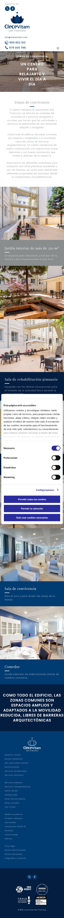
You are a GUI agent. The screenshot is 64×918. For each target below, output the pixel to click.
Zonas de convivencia (15, 799)
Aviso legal (10, 846)
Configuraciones (45, 490)
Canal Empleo (11, 835)
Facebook (12, 8)
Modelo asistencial (14, 814)
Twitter (7, 8)
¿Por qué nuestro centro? (16, 763)
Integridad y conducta (15, 858)
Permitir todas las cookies (32, 499)
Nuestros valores (13, 755)
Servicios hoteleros (14, 783)
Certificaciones (12, 767)
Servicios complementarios (18, 787)
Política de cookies (13, 854)
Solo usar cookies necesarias (32, 517)
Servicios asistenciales (16, 771)
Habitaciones (11, 795)
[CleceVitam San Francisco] (17, 21)
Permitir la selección (32, 508)
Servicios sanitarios (14, 775)
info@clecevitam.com (16, 37)
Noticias (9, 839)
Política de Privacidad (15, 850)
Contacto (9, 830)
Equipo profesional (14, 759)
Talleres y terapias (14, 818)
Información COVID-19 (15, 826)
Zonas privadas (12, 803)
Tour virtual (10, 807)
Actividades (10, 822)
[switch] (56, 457)
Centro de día (11, 791)
